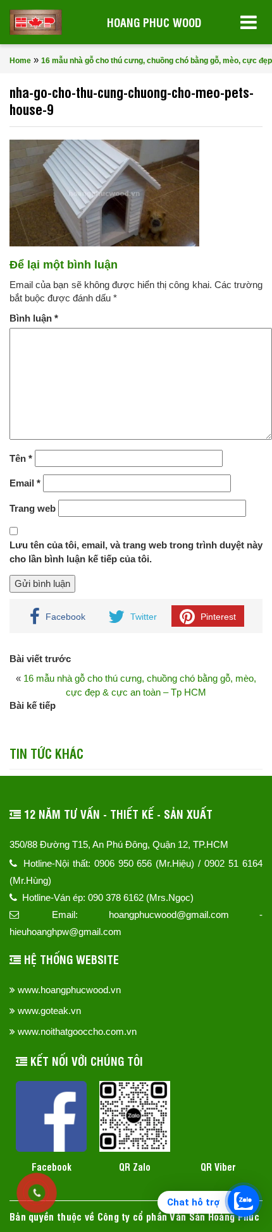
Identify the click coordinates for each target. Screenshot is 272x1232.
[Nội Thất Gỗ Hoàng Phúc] (35, 22)
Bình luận (33, 318)
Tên (20, 458)
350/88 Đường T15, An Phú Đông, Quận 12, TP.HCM (118, 844)
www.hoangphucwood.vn (69, 989)
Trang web (32, 508)
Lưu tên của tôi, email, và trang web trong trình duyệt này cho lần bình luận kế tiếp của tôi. (136, 552)
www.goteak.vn (49, 1010)
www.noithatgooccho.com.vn (77, 1031)
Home (20, 60)
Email (24, 483)
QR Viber (218, 1166)
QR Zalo (135, 1166)
